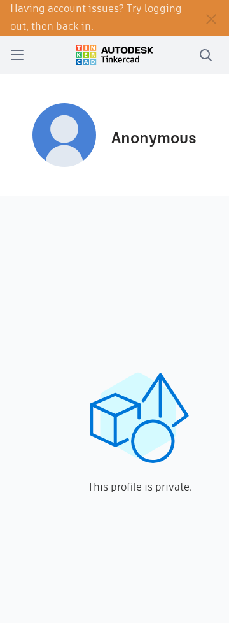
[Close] (211, 17)
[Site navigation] (17, 54)
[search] (205, 54)
